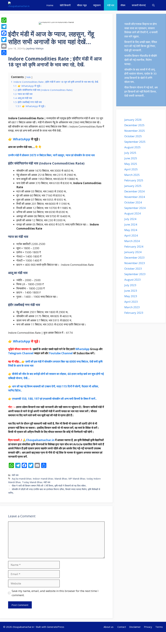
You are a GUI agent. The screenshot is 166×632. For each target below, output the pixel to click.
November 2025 (134, 131)
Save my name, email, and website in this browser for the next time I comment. (55, 593)
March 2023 (132, 307)
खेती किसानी (65, 5)
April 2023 (131, 302)
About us (109, 626)
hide (28, 77)
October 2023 (133, 268)
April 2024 (131, 235)
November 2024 (134, 197)
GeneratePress (55, 626)
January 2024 (133, 252)
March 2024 (132, 241)
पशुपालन (97, 5)
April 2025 (131, 169)
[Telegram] (4, 26)
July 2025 (130, 153)
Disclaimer (135, 626)
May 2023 (130, 296)
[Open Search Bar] (153, 5)
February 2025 (133, 180)
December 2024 (134, 191)
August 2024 (132, 213)
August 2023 (132, 279)
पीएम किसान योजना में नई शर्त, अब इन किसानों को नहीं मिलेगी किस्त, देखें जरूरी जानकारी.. (141, 91)
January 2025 (133, 186)
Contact (121, 626)
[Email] (4, 46)
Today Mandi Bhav (32, 482)
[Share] (4, 52)
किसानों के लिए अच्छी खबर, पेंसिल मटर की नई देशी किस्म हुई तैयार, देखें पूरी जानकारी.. (140, 46)
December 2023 (134, 257)
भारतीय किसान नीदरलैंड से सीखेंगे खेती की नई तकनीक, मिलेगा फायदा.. (140, 60)
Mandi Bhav (60, 478)
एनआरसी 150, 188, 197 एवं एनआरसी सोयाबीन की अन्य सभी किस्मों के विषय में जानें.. (54, 399)
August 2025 (132, 147)
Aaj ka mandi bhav (21, 478)
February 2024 (133, 246)
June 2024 (130, 224)
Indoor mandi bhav (43, 478)
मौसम (123, 5)
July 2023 (130, 285)
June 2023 (130, 290)
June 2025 (130, 158)
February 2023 (133, 313)
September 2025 (135, 142)
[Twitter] (4, 39)
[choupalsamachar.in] (19, 5)
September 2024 (135, 208)
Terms (159, 626)
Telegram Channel (20, 353)
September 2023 (135, 274)
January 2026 (133, 120)
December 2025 (134, 125)
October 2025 (133, 136)
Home (49, 5)
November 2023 (134, 263)
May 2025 (130, 164)
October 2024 (133, 202)
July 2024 (130, 219)
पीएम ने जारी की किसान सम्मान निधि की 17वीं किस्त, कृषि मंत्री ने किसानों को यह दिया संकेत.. (49, 485)
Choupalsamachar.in (40, 440)
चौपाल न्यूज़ (82, 5)
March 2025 (132, 175)
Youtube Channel (61, 353)
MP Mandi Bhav (76, 478)
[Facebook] (4, 33)
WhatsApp (21, 139)
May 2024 (130, 230)
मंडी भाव (110, 5)
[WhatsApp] (4, 20)
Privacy (148, 626)
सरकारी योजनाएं (139, 5)
